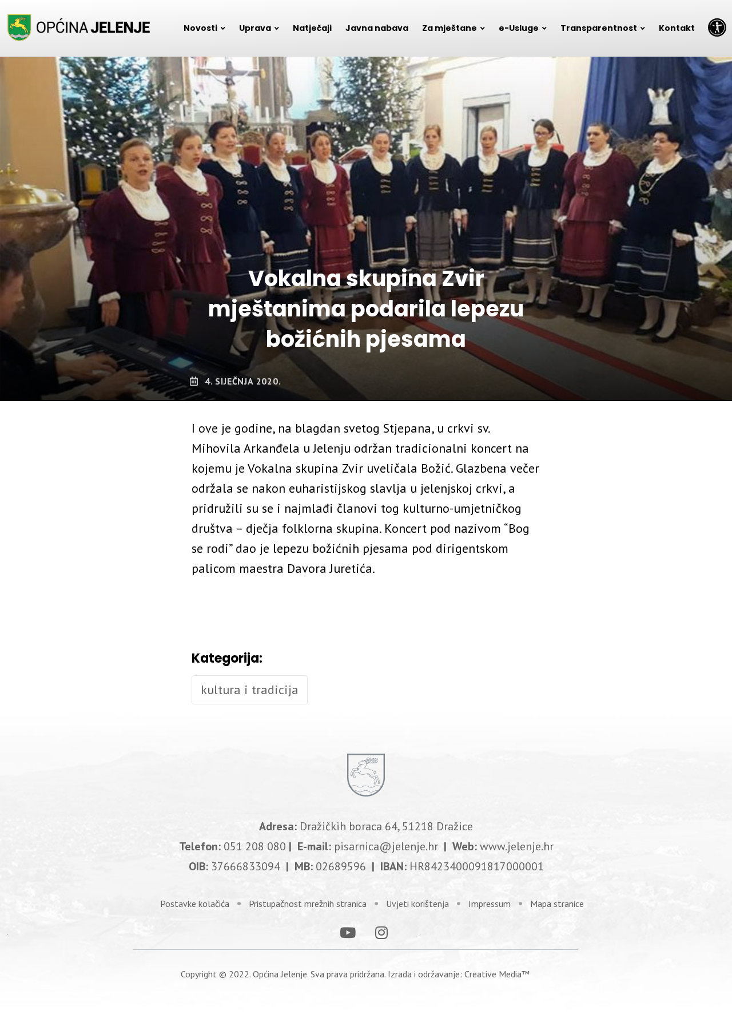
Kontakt (677, 28)
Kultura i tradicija (250, 690)
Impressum (489, 903)
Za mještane (449, 28)
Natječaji (312, 28)
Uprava (255, 28)
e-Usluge (519, 28)
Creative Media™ (497, 974)
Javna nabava (376, 28)
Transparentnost (598, 28)
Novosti (200, 28)
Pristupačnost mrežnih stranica (308, 903)
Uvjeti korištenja (417, 903)
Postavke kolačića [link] (194, 903)
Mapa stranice (557, 903)
